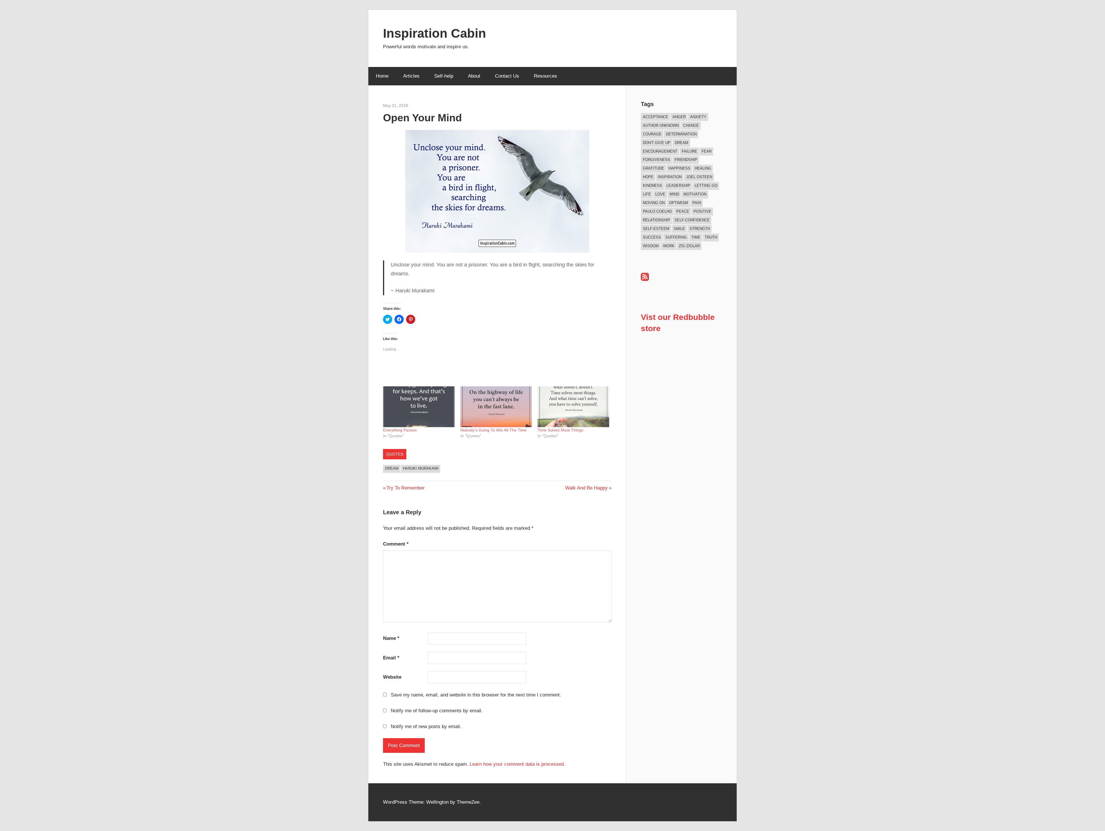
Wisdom (651, 246)
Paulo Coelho (657, 211)
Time (695, 237)
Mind (674, 194)
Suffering (676, 237)
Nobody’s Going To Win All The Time (493, 430)
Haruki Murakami (421, 468)
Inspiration (670, 177)
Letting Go (706, 185)
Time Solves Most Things (560, 430)
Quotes (394, 454)
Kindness (652, 185)
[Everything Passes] (419, 406)
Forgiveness (656, 160)
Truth (711, 237)
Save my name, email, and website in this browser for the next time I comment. (476, 695)
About (474, 76)
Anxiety (698, 117)
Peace (682, 211)
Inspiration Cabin (434, 33)
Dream (392, 468)
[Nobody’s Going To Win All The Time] (496, 406)
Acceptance (655, 117)
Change (691, 125)
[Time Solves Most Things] (573, 406)
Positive (702, 211)
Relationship (656, 220)
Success (652, 237)
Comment (396, 544)
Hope (648, 177)
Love (660, 194)
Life (647, 194)
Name (391, 638)
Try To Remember (405, 488)
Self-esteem (656, 229)
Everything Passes (400, 430)
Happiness (679, 168)
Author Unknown (661, 125)
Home (382, 76)
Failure (689, 151)
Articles (411, 76)
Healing (703, 168)
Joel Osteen (699, 177)
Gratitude (653, 168)
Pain (696, 203)
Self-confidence (692, 220)
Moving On (654, 203)
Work (669, 246)
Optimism (678, 203)
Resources (545, 76)
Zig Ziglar (689, 246)
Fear (707, 151)
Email (391, 658)
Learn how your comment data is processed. (517, 764)
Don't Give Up (656, 143)
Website (392, 677)
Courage (652, 134)
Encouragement (660, 151)
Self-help (443, 76)
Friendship (686, 160)
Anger (679, 117)
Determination (681, 134)
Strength (699, 229)
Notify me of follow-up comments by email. (437, 710)
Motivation (694, 194)
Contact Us (507, 76)
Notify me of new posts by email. (426, 726)
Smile (679, 229)
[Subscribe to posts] (645, 279)
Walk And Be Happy (586, 488)
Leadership (678, 185)
